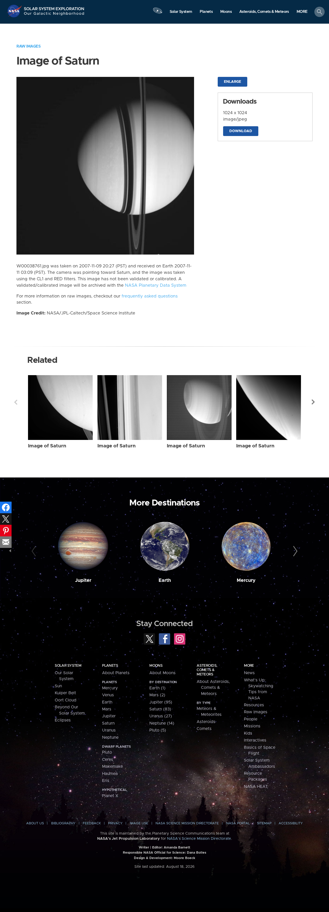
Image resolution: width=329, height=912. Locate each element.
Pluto (107, 752)
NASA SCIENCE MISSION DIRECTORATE (187, 823)
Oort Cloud (65, 700)
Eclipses (63, 720)
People (250, 719)
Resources (254, 705)
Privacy (115, 823)
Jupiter (83, 580)
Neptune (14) (161, 723)
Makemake (112, 766)
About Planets (116, 673)
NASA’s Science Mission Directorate (199, 839)
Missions (252, 726)
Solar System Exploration (54, 7)
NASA (15, 11)
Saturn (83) (160, 709)
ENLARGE (232, 82)
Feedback (92, 823)
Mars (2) (157, 695)
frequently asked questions (150, 296)
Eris (105, 781)
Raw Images (28, 46)
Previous (16, 402)
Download (240, 131)
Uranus (109, 730)
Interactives (255, 740)
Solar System (68, 665)
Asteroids (206, 722)
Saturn (108, 723)
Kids (248, 733)
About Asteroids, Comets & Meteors (213, 688)
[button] (302, 12)
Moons (155, 665)
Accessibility (291, 823)
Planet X (110, 796)
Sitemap (264, 823)
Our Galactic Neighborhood (54, 15)
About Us (35, 823)
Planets (110, 665)
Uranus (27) (160, 716)
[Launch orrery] (157, 13)
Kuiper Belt (65, 693)
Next (313, 402)
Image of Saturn (47, 446)
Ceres (107, 759)
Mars (106, 709)
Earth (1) (157, 688)
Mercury (246, 580)
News (249, 673)
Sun (58, 686)
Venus (108, 695)
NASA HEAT (256, 786)
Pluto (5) (157, 730)
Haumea (110, 774)
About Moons (162, 673)
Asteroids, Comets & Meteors (207, 670)
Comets (204, 729)
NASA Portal (238, 823)
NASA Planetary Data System (155, 285)
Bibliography (63, 823)
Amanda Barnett (177, 847)
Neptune (110, 737)
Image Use (139, 823)
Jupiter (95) (160, 702)
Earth (165, 580)
